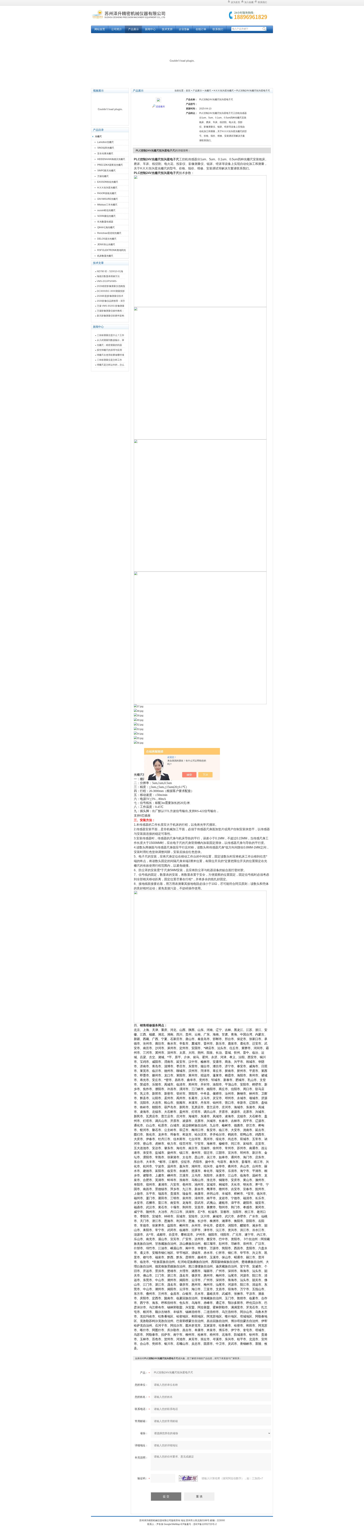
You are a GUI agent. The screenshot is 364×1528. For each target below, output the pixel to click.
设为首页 (235, 2)
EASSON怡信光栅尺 (107, 182)
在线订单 (201, 29)
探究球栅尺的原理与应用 (109, 350)
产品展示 (133, 29)
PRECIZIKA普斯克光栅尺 (110, 165)
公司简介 (116, 29)
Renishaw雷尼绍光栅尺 (109, 233)
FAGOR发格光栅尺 (106, 193)
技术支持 (167, 29)
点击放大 (160, 106)
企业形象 (184, 29)
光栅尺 (98, 136)
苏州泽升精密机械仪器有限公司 (138, 17)
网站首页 (99, 29)
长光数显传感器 (105, 221)
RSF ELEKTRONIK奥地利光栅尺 (111, 250)
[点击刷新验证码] (188, 1478)
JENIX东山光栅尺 (106, 244)
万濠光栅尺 (103, 176)
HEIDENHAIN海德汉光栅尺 (111, 159)
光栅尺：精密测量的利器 (109, 345)
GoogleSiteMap (172, 1524)
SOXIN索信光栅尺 (106, 216)
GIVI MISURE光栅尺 (107, 199)
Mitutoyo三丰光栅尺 (107, 204)
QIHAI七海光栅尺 (106, 227)
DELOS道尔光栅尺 (106, 238)
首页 (188, 90)
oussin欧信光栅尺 (106, 210)
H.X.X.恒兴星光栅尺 (107, 187)
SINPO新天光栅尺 (106, 170)
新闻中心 (150, 29)
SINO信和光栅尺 (105, 147)
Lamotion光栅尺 (105, 142)
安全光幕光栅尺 (105, 153)
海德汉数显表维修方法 (108, 276)
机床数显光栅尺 (105, 256)
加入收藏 (248, 2)
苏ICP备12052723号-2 (205, 1524)
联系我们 (262, 2)
